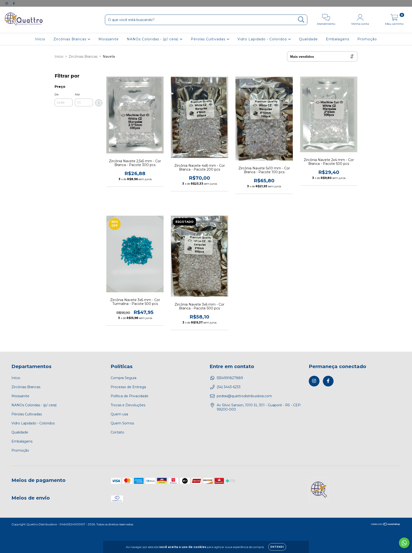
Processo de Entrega (128, 387)
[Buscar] (301, 19)
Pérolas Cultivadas (209, 39)
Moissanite (108, 39)
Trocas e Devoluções (128, 405)
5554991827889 (230, 378)
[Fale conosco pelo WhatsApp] (404, 542)
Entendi (277, 546)
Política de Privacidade (129, 396)
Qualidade (308, 39)
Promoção (367, 39)
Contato (117, 432)
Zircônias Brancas (70, 39)
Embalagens (337, 39)
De (56, 94)
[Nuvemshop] (386, 525)
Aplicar (98, 102)
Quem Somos (122, 423)
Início (40, 39)
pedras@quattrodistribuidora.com (244, 396)
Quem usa (119, 414)
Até (77, 94)
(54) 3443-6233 (229, 387)
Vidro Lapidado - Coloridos (262, 39)
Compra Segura (123, 378)
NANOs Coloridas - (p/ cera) (153, 39)
